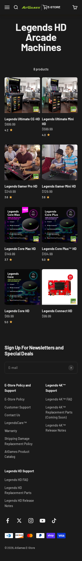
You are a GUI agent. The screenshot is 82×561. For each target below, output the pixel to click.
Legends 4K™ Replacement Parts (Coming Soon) (59, 412)
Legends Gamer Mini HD (59, 186)
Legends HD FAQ (16, 480)
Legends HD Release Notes (19, 503)
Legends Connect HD (57, 311)
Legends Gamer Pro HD (21, 186)
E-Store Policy (15, 399)
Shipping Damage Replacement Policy (19, 441)
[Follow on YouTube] (42, 521)
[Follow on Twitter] (19, 521)
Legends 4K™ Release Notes (56, 427)
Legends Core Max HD (20, 249)
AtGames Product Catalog (17, 454)
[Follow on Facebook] (8, 521)
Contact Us (12, 415)
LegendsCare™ (16, 423)
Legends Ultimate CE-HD (22, 119)
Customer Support (18, 407)
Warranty (11, 431)
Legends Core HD (17, 311)
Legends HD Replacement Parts (18, 490)
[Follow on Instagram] (31, 521)
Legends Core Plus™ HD (59, 249)
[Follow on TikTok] (54, 521)
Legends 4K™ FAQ (59, 399)
